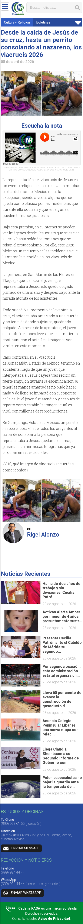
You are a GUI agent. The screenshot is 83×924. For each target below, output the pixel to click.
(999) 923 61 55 (13, 824)
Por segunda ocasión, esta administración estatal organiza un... (62, 671)
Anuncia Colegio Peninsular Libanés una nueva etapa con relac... (61, 727)
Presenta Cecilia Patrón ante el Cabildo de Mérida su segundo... (62, 645)
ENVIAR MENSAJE (25, 848)
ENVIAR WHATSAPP (26, 893)
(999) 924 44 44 (13, 872)
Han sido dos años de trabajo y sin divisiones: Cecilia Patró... (61, 590)
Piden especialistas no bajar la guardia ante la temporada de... (62, 782)
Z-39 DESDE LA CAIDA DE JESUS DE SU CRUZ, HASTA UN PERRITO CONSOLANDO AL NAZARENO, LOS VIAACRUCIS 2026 (44, 168)
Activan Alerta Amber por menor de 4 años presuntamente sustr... (62, 616)
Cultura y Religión (17, 22)
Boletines (43, 22)
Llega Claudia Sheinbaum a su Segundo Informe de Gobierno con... (61, 756)
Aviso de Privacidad (54, 919)
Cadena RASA (10, 167)
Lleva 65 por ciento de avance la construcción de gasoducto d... (62, 699)
